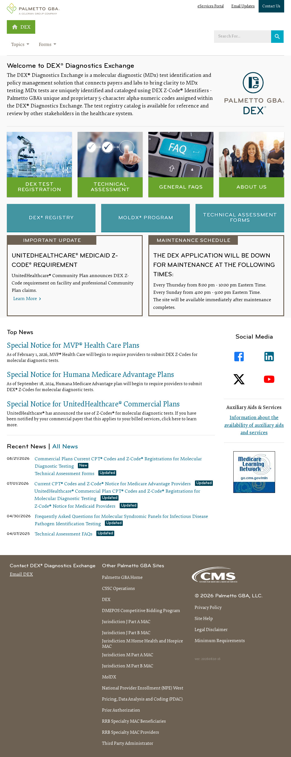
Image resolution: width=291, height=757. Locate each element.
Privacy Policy (208, 608)
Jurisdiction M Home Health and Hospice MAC (142, 644)
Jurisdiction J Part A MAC (126, 622)
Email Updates (243, 7)
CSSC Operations (118, 589)
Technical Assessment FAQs (63, 534)
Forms (45, 44)
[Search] (277, 36)
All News (65, 447)
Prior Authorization (121, 710)
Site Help (204, 619)
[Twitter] (239, 379)
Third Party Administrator (127, 743)
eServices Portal (211, 7)
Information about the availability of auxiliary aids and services (254, 426)
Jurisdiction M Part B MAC (127, 666)
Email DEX (21, 574)
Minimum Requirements (220, 641)
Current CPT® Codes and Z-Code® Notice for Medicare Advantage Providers (112, 484)
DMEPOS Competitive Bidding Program (141, 611)
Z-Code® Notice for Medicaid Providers (74, 506)
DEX (106, 600)
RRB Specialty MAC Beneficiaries (134, 721)
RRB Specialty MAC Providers (130, 732)
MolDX (109, 677)
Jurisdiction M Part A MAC (127, 655)
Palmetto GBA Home (122, 577)
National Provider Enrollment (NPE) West (142, 688)
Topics (17, 44)
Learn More (25, 298)
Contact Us (271, 7)
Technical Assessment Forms (64, 473)
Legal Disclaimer (211, 630)
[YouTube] (269, 379)
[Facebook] (239, 356)
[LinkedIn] (269, 356)
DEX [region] (25, 27)
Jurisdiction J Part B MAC (126, 633)
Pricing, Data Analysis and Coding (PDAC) (142, 699)
